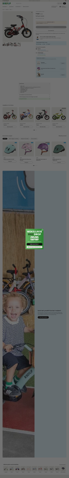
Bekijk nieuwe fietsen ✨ (34, 244)
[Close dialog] (42, 229)
